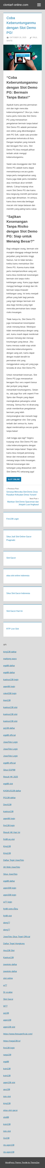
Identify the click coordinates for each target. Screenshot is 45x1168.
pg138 (6, 1013)
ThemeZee (34, 1162)
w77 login (7, 902)
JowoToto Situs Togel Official (16, 936)
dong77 (6, 922)
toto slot (7, 1096)
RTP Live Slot (12, 629)
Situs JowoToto (10, 874)
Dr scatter (8, 992)
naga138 (7, 1055)
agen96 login (9, 686)
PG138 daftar (9, 797)
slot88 (6, 1117)
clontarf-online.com (15, 4)
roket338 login (9, 693)
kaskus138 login (10, 679)
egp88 (6, 1061)
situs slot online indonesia (17, 576)
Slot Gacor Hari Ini (14, 611)
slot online (8, 978)
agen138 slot (9, 1027)
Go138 (6, 1138)
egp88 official (9, 735)
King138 (7, 846)
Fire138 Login (12, 519)
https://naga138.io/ (11, 1041)
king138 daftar (9, 652)
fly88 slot (7, 916)
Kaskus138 (8, 957)
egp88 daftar (9, 665)
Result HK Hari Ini (11, 832)
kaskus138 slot (10, 707)
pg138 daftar (9, 728)
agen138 (7, 1020)
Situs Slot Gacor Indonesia (18, 593)
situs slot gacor (10, 1110)
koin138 (6, 1069)
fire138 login (9, 825)
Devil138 (7, 804)
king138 (6, 1103)
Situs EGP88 (9, 770)
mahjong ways (10, 659)
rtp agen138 (8, 1145)
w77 (5, 985)
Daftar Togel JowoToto (13, 860)
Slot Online (14, 479)
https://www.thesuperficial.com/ (17, 1034)
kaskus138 (8, 811)
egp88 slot (8, 784)
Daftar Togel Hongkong (13, 943)
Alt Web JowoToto (11, 867)
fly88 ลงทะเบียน (10, 909)
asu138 (6, 1089)
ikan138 (6, 700)
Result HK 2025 (10, 777)
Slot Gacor (11, 558)
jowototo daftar (10, 964)
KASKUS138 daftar (12, 791)
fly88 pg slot (9, 839)
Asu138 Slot (8, 950)
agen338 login (9, 888)
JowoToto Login (10, 742)
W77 (5, 1006)
